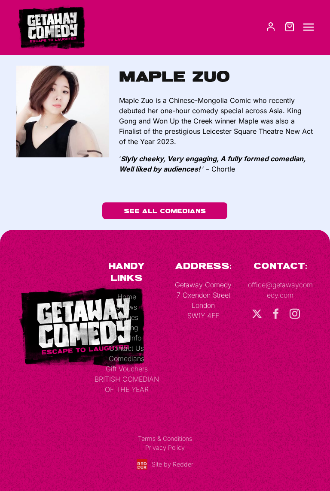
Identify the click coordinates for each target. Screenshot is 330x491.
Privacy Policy (165, 447)
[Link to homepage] (50, 26)
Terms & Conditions (165, 438)
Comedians (126, 358)
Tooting (126, 327)
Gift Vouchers (127, 368)
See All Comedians (165, 211)
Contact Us (126, 348)
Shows (126, 307)
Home (126, 296)
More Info (126, 338)
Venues (126, 317)
